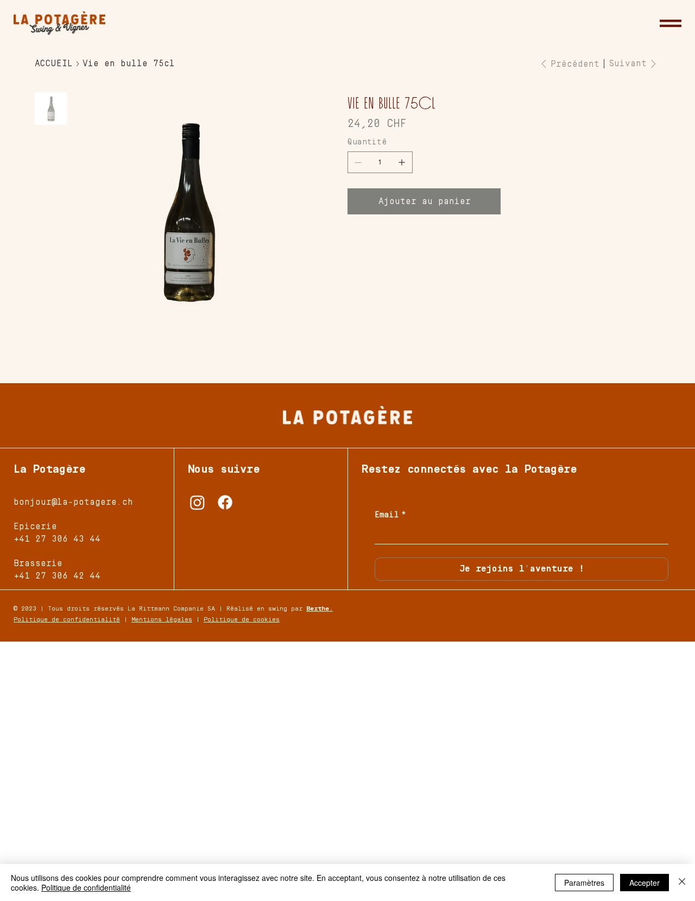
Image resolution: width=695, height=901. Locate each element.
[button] (670, 23)
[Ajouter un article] (402, 162)
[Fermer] (681, 882)
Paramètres (584, 882)
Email (390, 515)
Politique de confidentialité (67, 619)
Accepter (644, 882)
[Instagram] (197, 502)
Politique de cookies (242, 619)
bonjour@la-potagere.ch (73, 502)
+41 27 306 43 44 (57, 539)
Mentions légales (161, 619)
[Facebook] (225, 502)
